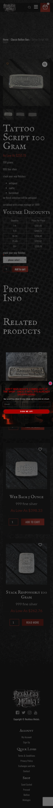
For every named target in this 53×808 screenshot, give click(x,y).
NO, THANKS (26, 418)
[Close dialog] (50, 383)
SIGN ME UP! (26, 411)
